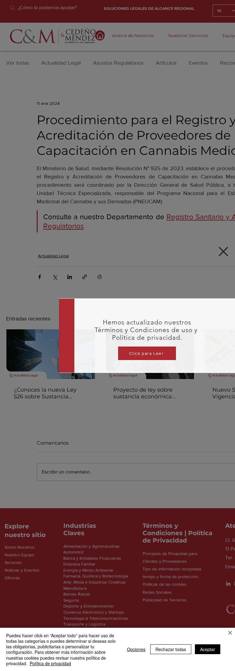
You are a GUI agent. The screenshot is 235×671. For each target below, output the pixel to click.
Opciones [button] (136, 649)
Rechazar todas (170, 649)
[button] (223, 251)
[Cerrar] (230, 633)
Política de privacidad (50, 663)
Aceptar (207, 649)
